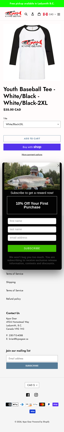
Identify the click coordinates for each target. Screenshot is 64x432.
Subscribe (32, 248)
